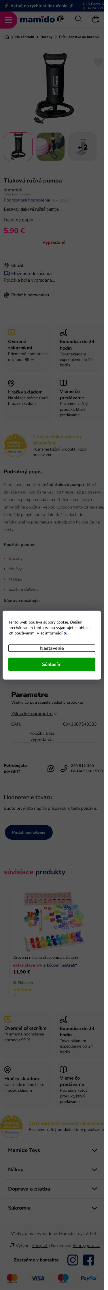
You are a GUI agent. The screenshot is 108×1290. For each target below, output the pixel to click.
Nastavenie (52, 648)
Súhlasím (52, 664)
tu (65, 633)
